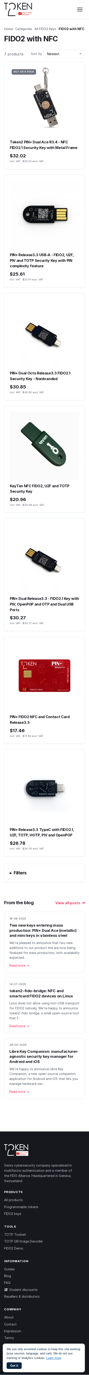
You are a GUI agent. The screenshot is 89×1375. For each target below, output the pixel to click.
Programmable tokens (21, 1207)
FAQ (7, 1283)
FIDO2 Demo (13, 1248)
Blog (7, 1276)
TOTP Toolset (15, 1234)
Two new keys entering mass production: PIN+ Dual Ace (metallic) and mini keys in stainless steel (42, 930)
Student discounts (23, 1290)
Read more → (19, 965)
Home (8, 29)
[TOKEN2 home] (18, 9)
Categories (23, 29)
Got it (14, 1365)
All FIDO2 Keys (45, 29)
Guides (9, 1269)
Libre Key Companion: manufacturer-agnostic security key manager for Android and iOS (44, 1056)
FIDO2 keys (12, 1214)
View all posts (68, 903)
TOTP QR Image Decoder (23, 1241)
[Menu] (80, 9)
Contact (10, 1324)
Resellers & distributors (22, 1296)
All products (13, 1200)
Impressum (12, 1331)
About (9, 1317)
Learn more (53, 1358)
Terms (9, 1338)
